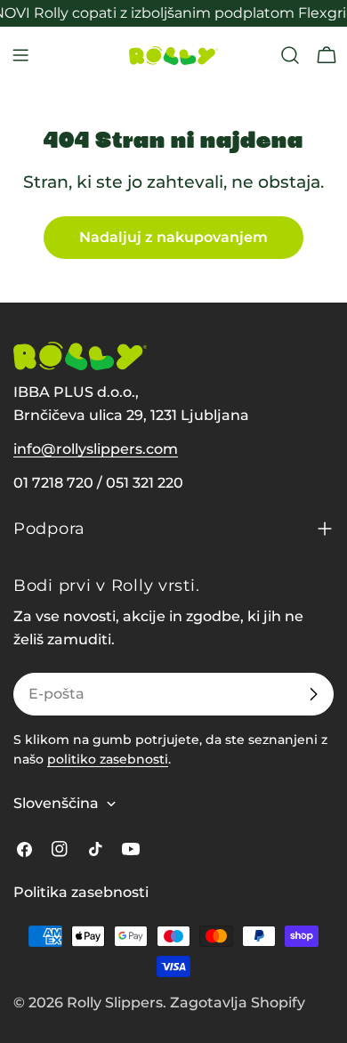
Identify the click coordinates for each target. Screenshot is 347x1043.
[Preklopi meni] (20, 55)
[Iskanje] (290, 55)
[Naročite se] (313, 694)
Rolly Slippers (115, 1002)
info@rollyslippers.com (95, 449)
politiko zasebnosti (107, 759)
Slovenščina (56, 803)
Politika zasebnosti (81, 892)
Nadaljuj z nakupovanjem (173, 237)
